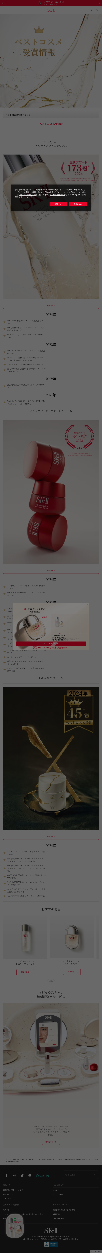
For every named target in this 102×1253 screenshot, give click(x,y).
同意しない (78, 204)
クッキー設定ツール (57, 195)
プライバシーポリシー (27, 195)
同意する (58, 204)
